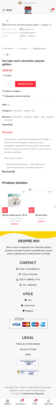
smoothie (8, 120)
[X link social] (21, 125)
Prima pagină (8, 48)
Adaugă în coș (25, 84)
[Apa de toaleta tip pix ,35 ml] (14, 200)
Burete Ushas (41, 215)
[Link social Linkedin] (30, 125)
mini (43, 117)
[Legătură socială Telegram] (34, 125)
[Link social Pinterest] (25, 125)
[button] (5, 25)
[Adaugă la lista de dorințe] (23, 191)
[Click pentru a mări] (7, 21)
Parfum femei (15, 221)
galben (36, 117)
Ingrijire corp (39, 48)
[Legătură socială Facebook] (16, 125)
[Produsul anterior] (4, 54)
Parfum (19, 218)
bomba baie (16, 117)
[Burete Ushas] (41, 200)
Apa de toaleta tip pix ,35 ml (14, 215)
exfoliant (28, 117)
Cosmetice (23, 48)
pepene (50, 117)
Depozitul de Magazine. (34, 393)
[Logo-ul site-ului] (28, 10)
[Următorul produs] (10, 54)
